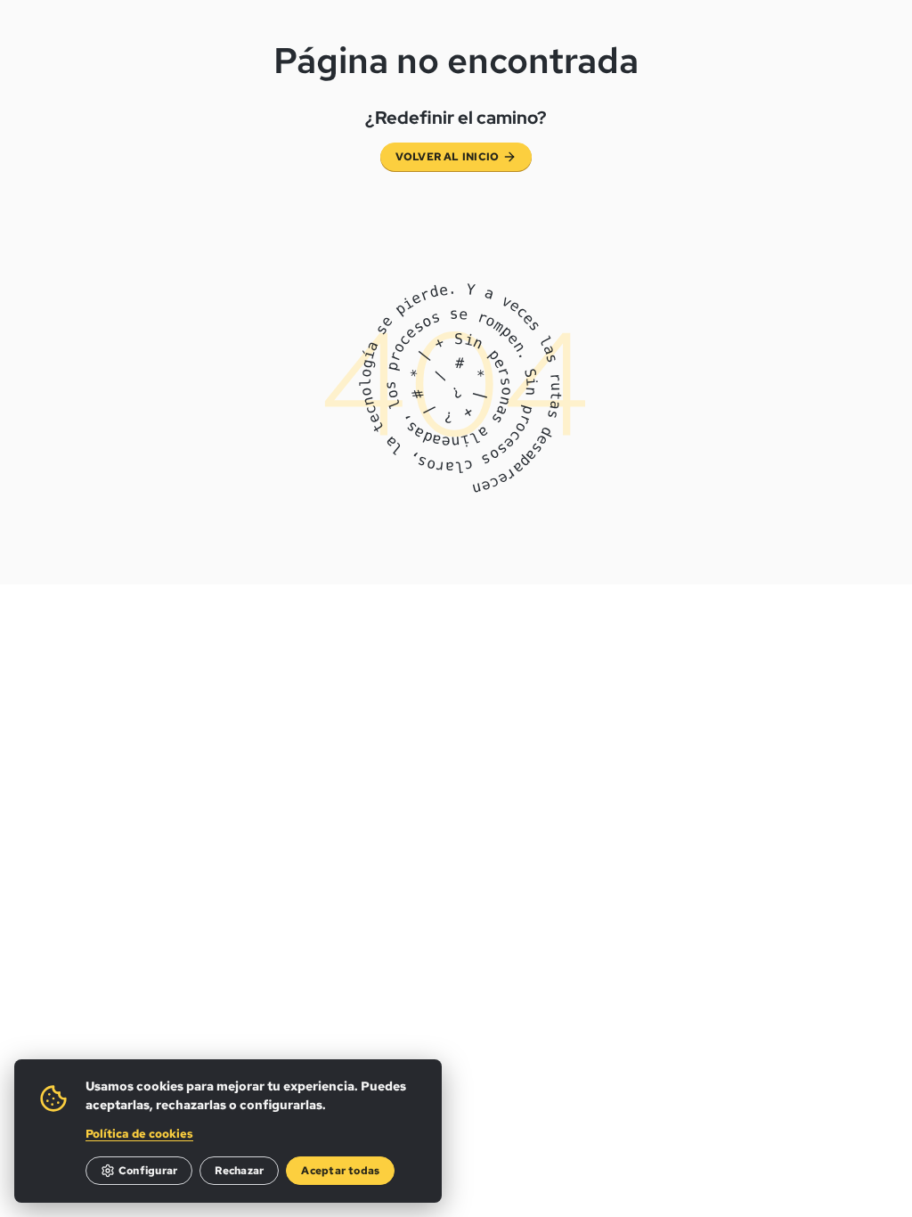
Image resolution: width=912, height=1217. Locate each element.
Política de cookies (139, 1133)
